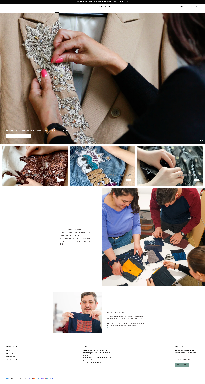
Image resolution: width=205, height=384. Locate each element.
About (147, 10)
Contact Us (9, 350)
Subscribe (181, 364)
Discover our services (18, 136)
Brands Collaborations (103, 10)
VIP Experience (85, 10)
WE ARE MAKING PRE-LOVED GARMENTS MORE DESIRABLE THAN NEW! (102, 1)
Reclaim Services (69, 10)
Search (189, 6)
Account (182, 6)
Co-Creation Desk (123, 10)
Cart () (198, 6)
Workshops (137, 10)
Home (57, 10)
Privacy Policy (10, 356)
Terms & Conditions (12, 359)
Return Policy (10, 353)
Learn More (110, 328)
